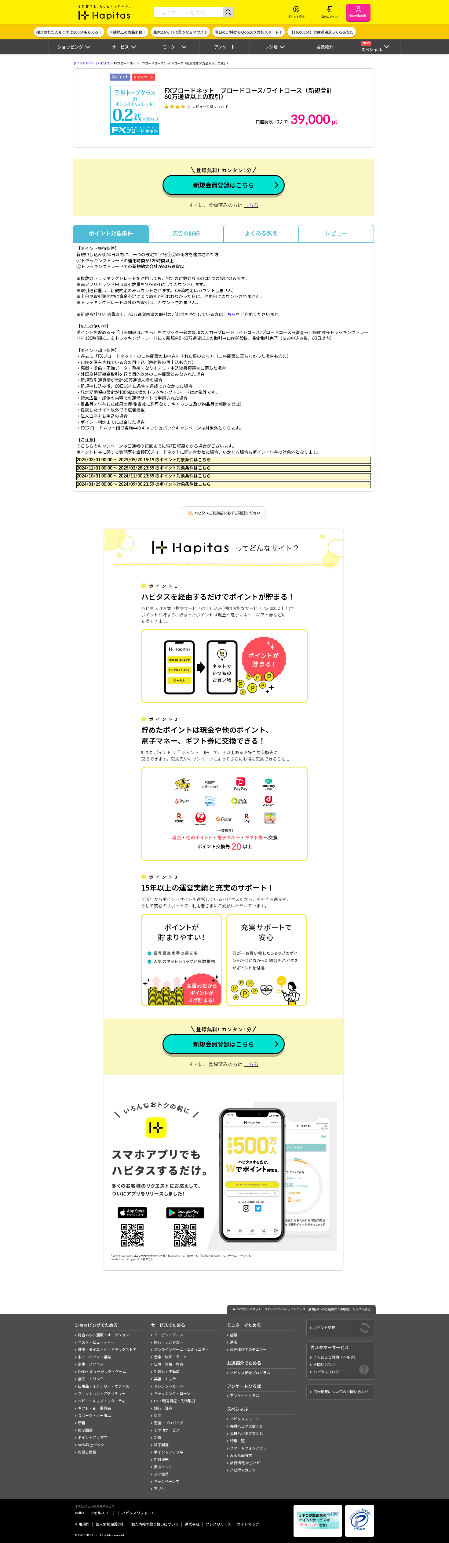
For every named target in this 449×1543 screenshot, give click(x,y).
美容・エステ (165, 1379)
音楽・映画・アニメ (170, 1357)
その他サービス (167, 1430)
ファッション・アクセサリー (101, 1394)
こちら (251, 205)
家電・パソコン (91, 1364)
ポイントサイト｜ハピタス (91, 63)
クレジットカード (168, 1386)
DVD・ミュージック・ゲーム (102, 1372)
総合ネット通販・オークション (103, 1335)
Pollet (79, 1513)
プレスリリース (218, 1524)
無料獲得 (161, 1459)
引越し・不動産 (167, 1372)
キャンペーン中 (166, 1481)
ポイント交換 (324, 1328)
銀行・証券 (163, 1408)
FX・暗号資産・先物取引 (174, 1401)
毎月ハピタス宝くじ (246, 1426)
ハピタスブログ (326, 1372)
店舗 (233, 1335)
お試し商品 (87, 1452)
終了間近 (85, 1430)
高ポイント (163, 1467)
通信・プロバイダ (168, 1423)
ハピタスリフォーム (138, 1513)
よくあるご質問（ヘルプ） (335, 1357)
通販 (233, 1342)
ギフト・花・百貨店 (94, 1408)
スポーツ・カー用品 (94, 1416)
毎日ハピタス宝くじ (246, 1434)
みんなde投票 (241, 1456)
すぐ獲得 (161, 1474)
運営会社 (192, 1524)
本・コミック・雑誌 (94, 1357)
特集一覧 (237, 1441)
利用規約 (82, 1524)
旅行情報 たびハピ (245, 1463)
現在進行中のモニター (248, 1350)
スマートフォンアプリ (248, 1448)
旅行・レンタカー (168, 1342)
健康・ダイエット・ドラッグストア (107, 1350)
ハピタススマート (244, 1419)
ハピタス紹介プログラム (250, 1373)
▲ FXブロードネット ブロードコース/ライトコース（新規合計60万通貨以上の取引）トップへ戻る (301, 1309)
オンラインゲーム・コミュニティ (181, 1350)
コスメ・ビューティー (96, 1342)
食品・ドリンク (91, 1379)
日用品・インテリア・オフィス (103, 1386)
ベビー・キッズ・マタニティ (101, 1401)
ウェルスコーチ (103, 1513)
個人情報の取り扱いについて (155, 1524)
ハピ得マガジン (243, 1470)
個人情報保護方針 (110, 1524)
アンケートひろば (244, 1396)
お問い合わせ (324, 1365)
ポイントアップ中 (92, 1438)
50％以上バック (91, 1445)
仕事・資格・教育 (168, 1364)
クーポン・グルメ (168, 1335)
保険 (157, 1416)
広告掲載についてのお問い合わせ (340, 1392)
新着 (81, 1423)
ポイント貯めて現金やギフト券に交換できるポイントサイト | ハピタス (104, 12)
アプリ (159, 1489)
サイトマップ (248, 1524)
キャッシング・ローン (172, 1394)
